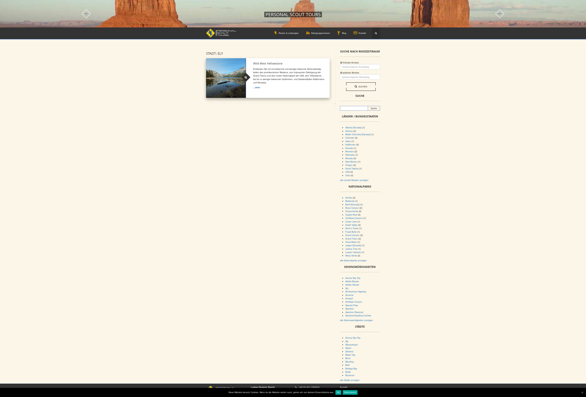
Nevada (349, 158)
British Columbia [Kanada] (357, 134)
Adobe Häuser (352, 284)
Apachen (349, 308)
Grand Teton (351, 238)
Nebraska (350, 154)
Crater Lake (351, 221)
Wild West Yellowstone (267, 63)
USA (347, 171)
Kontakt (343, 387)
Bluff (347, 365)
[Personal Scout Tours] (221, 33)
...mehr (256, 87)
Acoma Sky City (352, 277)
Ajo (346, 288)
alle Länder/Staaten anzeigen (354, 180)
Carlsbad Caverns (354, 218)
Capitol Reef (351, 214)
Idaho (348, 141)
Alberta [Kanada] (353, 127)
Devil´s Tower (351, 228)
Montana (349, 151)
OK (338, 392)
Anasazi (349, 298)
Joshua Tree (351, 248)
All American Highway (355, 291)
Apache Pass (351, 305)
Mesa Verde (351, 255)
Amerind (349, 295)
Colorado (349, 137)
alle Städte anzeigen (350, 380)
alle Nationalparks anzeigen (353, 260)
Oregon (349, 164)
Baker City (350, 354)
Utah (347, 175)
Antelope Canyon (353, 301)
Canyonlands (351, 211)
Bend (347, 358)
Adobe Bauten (352, 281)
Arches (348, 197)
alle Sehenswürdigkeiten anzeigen (356, 320)
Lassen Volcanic (353, 252)
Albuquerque (351, 344)
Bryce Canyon (352, 207)
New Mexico (351, 161)
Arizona (349, 130)
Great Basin (351, 241)
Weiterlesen (350, 392)
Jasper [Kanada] (353, 245)
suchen (362, 86)
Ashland (349, 351)
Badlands (349, 200)
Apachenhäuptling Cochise (358, 315)
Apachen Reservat (354, 312)
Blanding (349, 361)
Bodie (348, 371)
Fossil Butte (351, 231)
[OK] (582, 392)
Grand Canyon (352, 235)
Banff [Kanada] (352, 204)
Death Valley (351, 224)
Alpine (348, 347)
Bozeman (349, 375)
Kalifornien (350, 144)
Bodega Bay (351, 368)
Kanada (349, 148)
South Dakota (351, 168)
